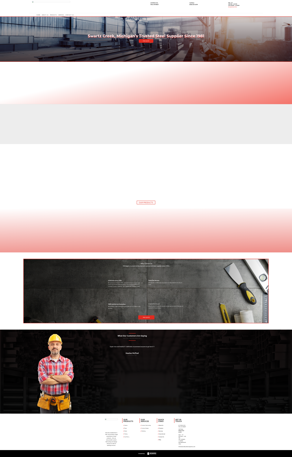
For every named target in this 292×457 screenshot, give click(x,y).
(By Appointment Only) (232, 6)
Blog (160, 439)
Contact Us (69, 15)
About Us (45, 15)
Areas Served (162, 434)
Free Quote (146, 41)
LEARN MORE (124, 135)
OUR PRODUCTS (146, 202)
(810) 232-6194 (193, 4)
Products (53, 15)
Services (61, 15)
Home (38, 15)
